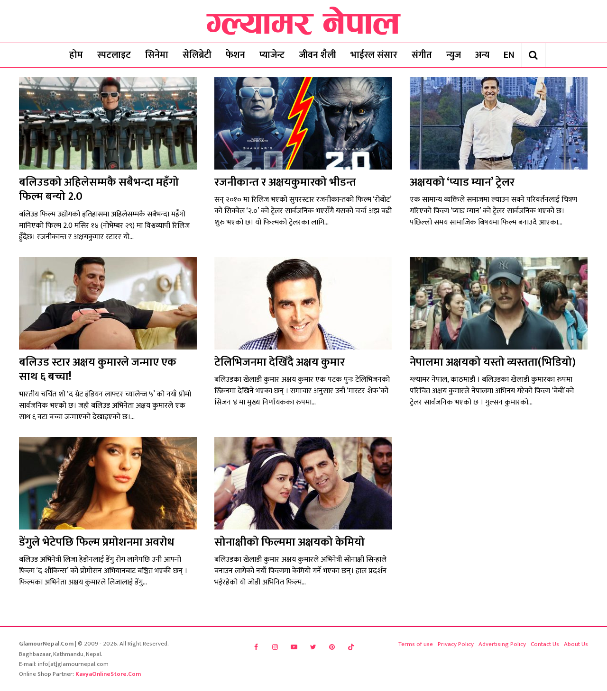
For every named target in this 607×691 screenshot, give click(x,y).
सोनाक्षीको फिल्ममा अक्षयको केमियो (289, 542)
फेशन (235, 55)
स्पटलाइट (114, 55)
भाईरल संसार (373, 55)
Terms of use (415, 644)
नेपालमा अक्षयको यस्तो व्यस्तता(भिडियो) (493, 362)
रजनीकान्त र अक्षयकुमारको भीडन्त (285, 182)
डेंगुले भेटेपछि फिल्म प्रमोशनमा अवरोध (96, 542)
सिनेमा (156, 55)
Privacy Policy (456, 644)
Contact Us (545, 644)
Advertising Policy (502, 644)
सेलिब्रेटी (197, 55)
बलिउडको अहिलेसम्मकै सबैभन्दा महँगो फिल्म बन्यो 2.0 (99, 189)
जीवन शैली (317, 55)
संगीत (422, 55)
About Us (576, 644)
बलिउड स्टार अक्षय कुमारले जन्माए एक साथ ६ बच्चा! (97, 369)
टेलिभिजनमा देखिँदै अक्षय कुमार (279, 362)
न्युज (453, 55)
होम (76, 55)
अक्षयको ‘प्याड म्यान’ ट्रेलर (462, 182)
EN (509, 55)
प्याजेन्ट (272, 55)
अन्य (482, 55)
